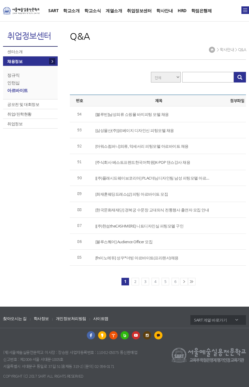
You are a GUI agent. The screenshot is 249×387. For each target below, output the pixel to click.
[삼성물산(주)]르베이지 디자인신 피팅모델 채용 (134, 130)
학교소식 (92, 10)
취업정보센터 (139, 10)
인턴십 (13, 83)
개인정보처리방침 (71, 319)
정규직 (13, 75)
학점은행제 (201, 10)
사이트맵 (100, 319)
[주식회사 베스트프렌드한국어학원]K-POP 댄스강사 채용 (142, 162)
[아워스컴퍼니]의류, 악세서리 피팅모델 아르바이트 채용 (142, 146)
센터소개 (14, 51)
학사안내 (164, 10)
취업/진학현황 (19, 114)
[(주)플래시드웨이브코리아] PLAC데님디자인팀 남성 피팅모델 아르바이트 (152, 178)
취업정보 (14, 123)
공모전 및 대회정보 (23, 104)
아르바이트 (17, 90)
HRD (182, 10)
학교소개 (71, 10)
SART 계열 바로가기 (210, 320)
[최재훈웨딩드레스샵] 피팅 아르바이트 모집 (131, 194)
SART (53, 10)
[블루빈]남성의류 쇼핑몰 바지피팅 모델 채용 (132, 114)
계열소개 (114, 10)
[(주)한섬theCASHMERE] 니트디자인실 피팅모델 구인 (139, 226)
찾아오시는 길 (15, 319)
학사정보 (41, 319)
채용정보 (14, 61)
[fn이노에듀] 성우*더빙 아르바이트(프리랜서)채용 (137, 258)
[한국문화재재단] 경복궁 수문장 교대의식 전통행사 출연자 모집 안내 (152, 210)
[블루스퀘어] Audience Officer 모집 (124, 241)
